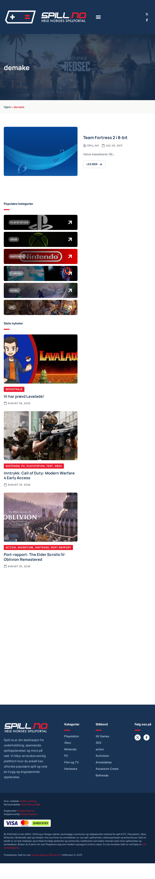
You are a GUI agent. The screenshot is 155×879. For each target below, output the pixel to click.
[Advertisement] (41, 600)
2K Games (102, 736)
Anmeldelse (104, 762)
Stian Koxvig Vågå (30, 804)
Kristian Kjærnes (26, 810)
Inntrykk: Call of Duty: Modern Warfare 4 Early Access (39, 475)
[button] (98, 17)
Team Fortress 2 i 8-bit (105, 137)
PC (23, 466)
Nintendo (13, 466)
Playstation (36, 466)
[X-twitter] (146, 14)
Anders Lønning (28, 801)
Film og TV (71, 762)
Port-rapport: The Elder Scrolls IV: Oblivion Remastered (34, 556)
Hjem (7, 107)
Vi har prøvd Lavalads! (24, 396)
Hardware (70, 769)
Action (11, 547)
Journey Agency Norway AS (46, 855)
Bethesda (102, 775)
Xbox (58, 466)
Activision (102, 756)
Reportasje (14, 389)
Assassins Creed (107, 769)
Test (49, 466)
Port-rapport (61, 547)
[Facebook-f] (146, 20)
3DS (98, 743)
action (100, 749)
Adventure (25, 547)
